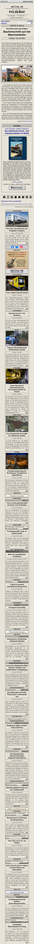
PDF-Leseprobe (18, 182)
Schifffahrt (17, 415)
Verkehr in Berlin (17, 25)
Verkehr (20, 204)
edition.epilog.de (5, 21)
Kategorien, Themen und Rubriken (11, 201)
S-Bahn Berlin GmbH (27, 121)
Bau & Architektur (17, 550)
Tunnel (16, 330)
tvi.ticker (17, 11)
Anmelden (30, 21)
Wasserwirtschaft (16, 918)
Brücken (17, 634)
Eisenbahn (16, 368)
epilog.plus (4, 23)
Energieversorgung (17, 688)
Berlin (3, 204)
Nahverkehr (9, 204)
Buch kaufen (18, 188)
